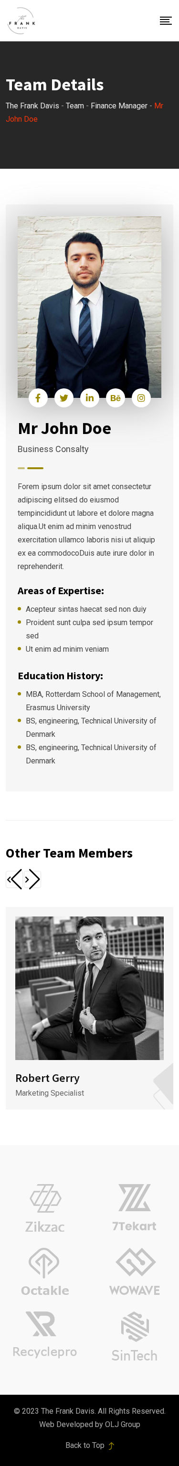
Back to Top (85, 1445)
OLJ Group (122, 1424)
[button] (14, 879)
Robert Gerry (47, 1078)
